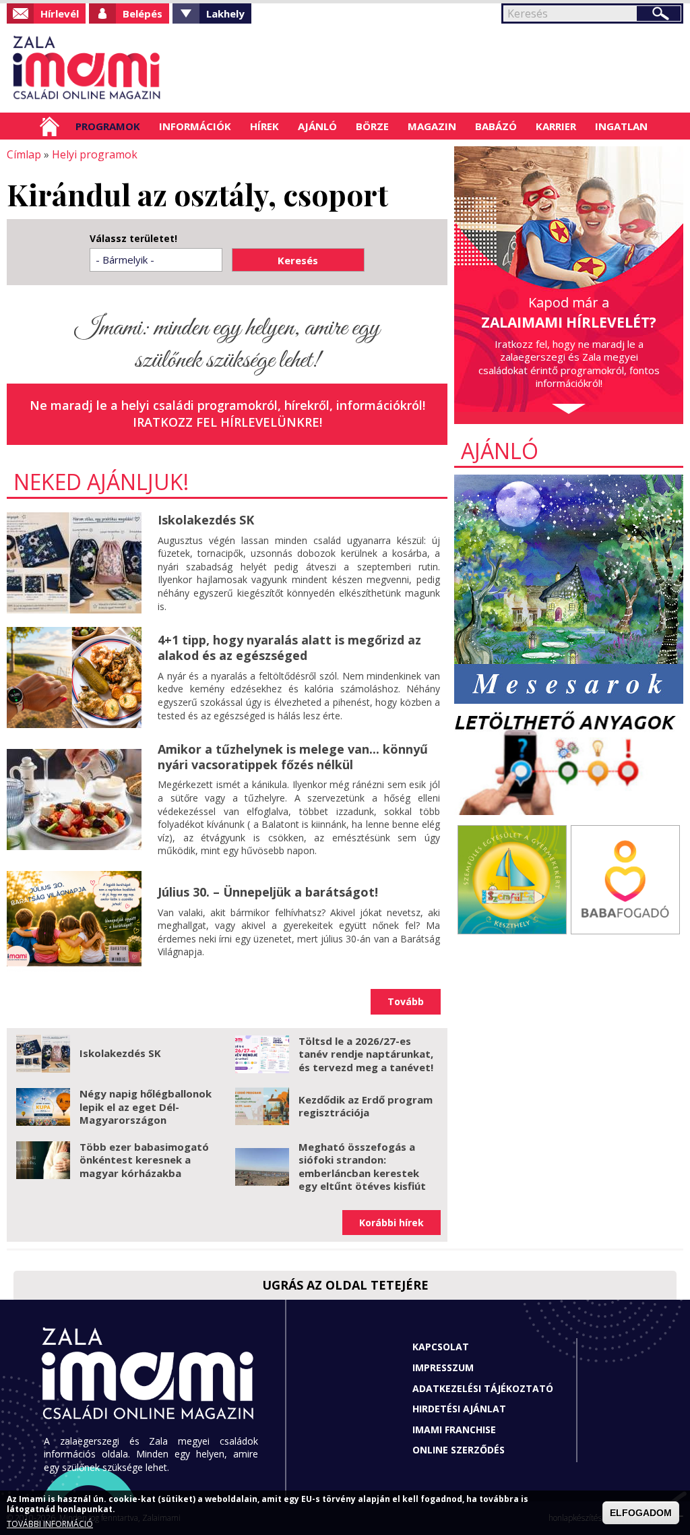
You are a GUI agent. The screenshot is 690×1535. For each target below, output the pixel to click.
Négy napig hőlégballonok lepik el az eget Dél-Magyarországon (146, 1106)
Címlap (49, 126)
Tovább (405, 1001)
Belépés (142, 13)
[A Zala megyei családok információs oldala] (87, 68)
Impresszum (443, 1367)
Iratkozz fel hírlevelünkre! (227, 422)
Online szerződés (458, 1449)
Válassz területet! (133, 239)
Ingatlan (621, 126)
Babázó (496, 126)
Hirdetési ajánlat (459, 1408)
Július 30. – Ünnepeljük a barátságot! (268, 892)
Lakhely (225, 13)
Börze (372, 126)
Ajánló (317, 126)
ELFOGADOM (641, 1512)
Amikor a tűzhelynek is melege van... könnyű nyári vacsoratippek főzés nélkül (293, 757)
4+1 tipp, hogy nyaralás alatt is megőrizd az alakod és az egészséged (289, 647)
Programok (107, 126)
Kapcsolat (440, 1346)
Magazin (432, 126)
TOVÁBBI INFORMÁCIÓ (50, 1524)
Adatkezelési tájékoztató (482, 1388)
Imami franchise (454, 1429)
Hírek (264, 126)
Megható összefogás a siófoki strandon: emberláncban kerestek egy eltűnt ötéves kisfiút (362, 1166)
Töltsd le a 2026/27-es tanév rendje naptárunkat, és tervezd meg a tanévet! (366, 1054)
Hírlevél (59, 13)
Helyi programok (94, 154)
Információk (195, 126)
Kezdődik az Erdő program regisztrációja (366, 1106)
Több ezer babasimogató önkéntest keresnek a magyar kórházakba (144, 1160)
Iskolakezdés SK (206, 520)
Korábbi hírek (391, 1222)
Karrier (556, 126)
